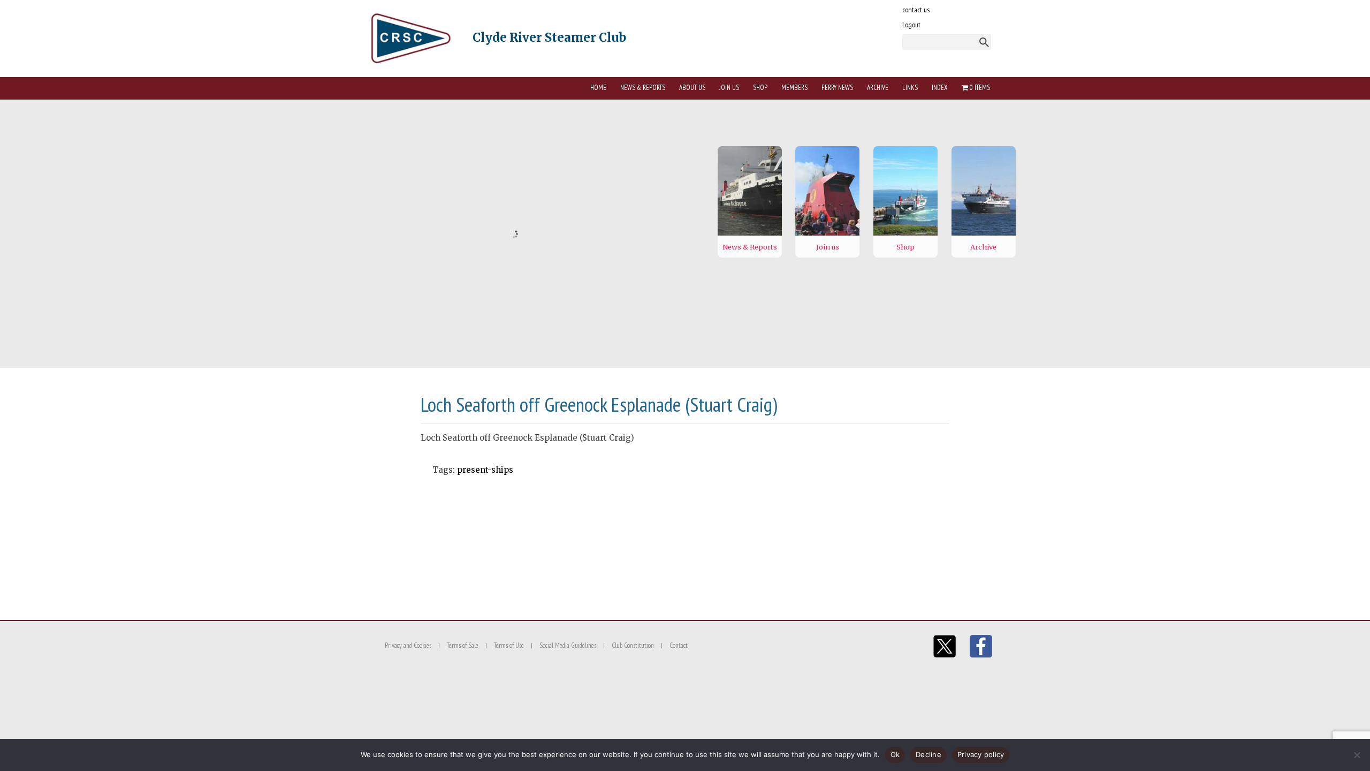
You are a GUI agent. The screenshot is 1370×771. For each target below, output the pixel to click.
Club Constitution (633, 645)
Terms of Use (509, 645)
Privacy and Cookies (408, 645)
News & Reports (642, 87)
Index (940, 87)
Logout (911, 24)
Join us (729, 87)
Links (910, 87)
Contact (678, 645)
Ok (895, 754)
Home (598, 87)
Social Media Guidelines (567, 645)
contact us (916, 9)
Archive (877, 87)
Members (794, 87)
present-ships (485, 470)
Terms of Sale (462, 645)
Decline (928, 754)
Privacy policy (980, 754)
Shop (760, 87)
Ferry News (837, 87)
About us (692, 87)
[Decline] (1356, 755)
